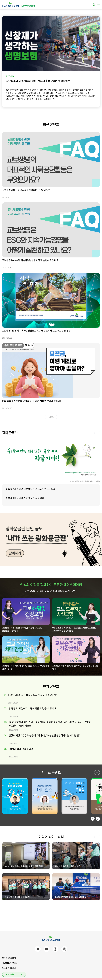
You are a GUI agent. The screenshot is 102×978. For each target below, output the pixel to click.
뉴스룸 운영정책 (9, 958)
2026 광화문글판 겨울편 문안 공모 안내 (25, 498)
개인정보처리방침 (9, 963)
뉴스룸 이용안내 (9, 968)
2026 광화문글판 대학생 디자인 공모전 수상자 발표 (30, 488)
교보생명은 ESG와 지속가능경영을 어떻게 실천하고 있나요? (31, 260)
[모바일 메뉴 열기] (98, 5)
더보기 (52, 416)
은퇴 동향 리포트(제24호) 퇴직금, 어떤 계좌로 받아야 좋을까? (31, 401)
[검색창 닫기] (94, 4)
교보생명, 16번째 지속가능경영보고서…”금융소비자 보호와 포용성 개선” (37, 330)
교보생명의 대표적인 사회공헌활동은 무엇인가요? (26, 190)
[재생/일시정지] (67, 114)
